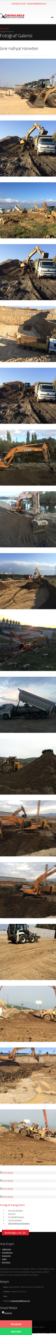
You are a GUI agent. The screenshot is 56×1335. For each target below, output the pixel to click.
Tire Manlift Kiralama (16, 1217)
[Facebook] (7, 1313)
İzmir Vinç (11, 1214)
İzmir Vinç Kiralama (15, 1210)
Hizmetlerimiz (7, 1252)
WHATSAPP (16, 1331)
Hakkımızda (6, 1249)
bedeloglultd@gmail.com (36, 3)
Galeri (4, 1259)
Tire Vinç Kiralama (15, 1220)
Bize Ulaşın (6, 1262)
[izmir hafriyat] (28, 87)
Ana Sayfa (4, 28)
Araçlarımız (6, 1256)
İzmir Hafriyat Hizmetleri (19, 1223)
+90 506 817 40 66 (18, 3)
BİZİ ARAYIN (16, 1324)
